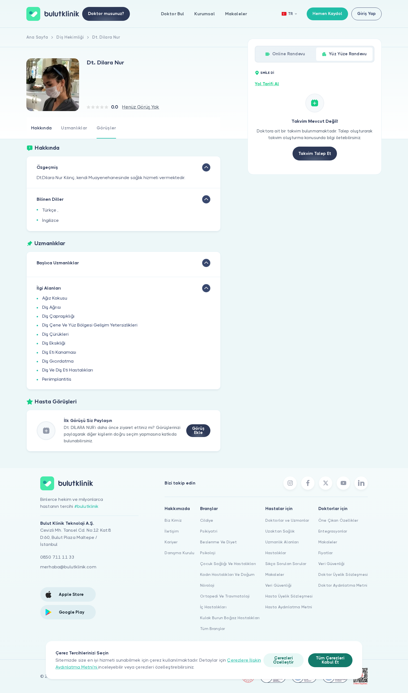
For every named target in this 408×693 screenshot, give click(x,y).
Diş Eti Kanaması (59, 352)
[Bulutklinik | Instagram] (290, 483)
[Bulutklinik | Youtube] (343, 483)
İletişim (171, 531)
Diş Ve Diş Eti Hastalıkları (67, 370)
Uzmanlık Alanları (282, 542)
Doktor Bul (172, 13)
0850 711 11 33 (57, 557)
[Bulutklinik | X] (325, 483)
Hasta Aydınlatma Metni (288, 607)
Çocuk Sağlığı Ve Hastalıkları (228, 563)
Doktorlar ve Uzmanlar (287, 520)
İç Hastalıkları (213, 607)
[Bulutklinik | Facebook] (307, 483)
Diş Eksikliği (53, 343)
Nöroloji (207, 585)
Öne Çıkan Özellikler (338, 520)
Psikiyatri (208, 531)
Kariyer (171, 542)
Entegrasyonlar (332, 531)
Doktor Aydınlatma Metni (342, 585)
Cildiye (206, 520)
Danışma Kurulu (179, 553)
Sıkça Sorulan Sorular (285, 563)
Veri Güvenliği (278, 585)
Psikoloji (207, 553)
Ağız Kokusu (54, 298)
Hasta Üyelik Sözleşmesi (289, 596)
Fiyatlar (325, 553)
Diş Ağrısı (51, 307)
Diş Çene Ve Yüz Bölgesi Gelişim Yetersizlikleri (89, 325)
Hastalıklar (275, 553)
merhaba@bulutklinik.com (68, 566)
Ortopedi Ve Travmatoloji (225, 596)
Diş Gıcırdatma (58, 361)
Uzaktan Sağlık (280, 531)
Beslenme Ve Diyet (218, 542)
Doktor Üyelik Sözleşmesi (343, 574)
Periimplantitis (56, 379)
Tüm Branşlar (212, 628)
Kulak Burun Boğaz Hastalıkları (230, 618)
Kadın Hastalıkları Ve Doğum (227, 574)
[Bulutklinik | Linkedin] (361, 483)
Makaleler (236, 13)
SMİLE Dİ (267, 73)
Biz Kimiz (173, 520)
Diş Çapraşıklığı (58, 316)
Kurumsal (204, 13)
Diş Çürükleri (55, 334)
